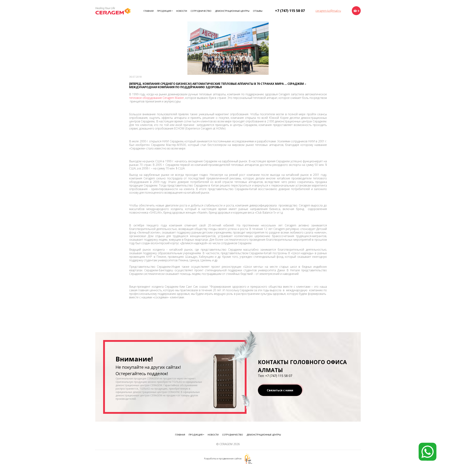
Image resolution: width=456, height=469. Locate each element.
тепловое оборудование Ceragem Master (156, 98)
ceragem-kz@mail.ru (328, 11)
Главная (149, 10)
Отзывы (257, 10)
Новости (181, 10)
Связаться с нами (280, 390)
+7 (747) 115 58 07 (290, 10)
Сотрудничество (201, 10)
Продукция (164, 10)
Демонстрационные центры (232, 10)
